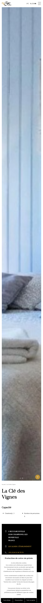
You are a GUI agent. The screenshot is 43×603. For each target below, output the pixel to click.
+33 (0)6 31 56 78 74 (15, 552)
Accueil (4, 484)
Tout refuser (6, 600)
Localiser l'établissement (20, 546)
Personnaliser (19, 600)
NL (31, 3)
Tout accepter (30, 600)
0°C (27, 3)
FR (35, 3)
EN (33, 3)
